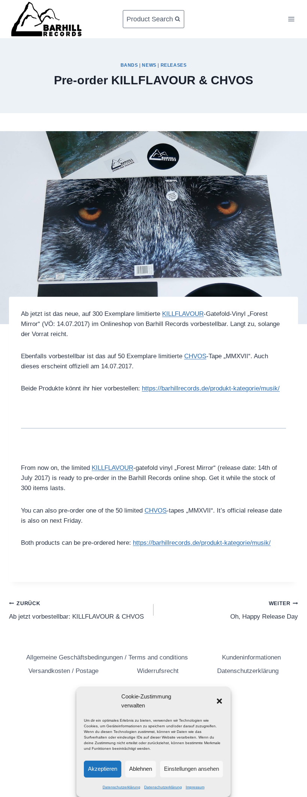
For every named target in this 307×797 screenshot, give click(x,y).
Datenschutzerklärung (121, 787)
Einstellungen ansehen (191, 769)
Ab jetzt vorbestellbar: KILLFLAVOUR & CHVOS (76, 610)
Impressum (195, 787)
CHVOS (195, 356)
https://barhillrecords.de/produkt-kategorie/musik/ (211, 388)
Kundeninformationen (251, 657)
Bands (129, 65)
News (149, 65)
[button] (219, 701)
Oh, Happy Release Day (264, 610)
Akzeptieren (102, 769)
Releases (174, 65)
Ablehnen (140, 769)
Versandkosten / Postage (63, 670)
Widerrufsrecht (158, 670)
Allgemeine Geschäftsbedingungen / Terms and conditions (107, 657)
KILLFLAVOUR (183, 313)
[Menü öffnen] (291, 19)
